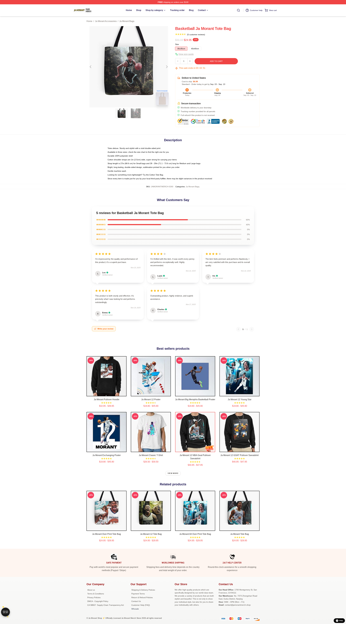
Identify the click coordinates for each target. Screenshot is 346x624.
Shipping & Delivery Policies (143, 590)
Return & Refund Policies (142, 597)
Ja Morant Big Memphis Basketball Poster (195, 399)
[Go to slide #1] (121, 113)
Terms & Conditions (95, 594)
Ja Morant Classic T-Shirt (151, 455)
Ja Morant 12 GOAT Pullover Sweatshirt (239, 455)
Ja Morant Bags (126, 21)
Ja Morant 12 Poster (150, 399)
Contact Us (136, 601)
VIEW (106, 393)
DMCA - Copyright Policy (97, 601)
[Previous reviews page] (238, 329)
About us (91, 590)
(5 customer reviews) (196, 34)
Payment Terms (138, 594)
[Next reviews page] (251, 329)
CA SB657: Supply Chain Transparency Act (105, 605)
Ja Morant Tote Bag (239, 534)
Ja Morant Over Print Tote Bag (106, 534)
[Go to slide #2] (135, 113)
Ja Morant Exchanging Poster (106, 455)
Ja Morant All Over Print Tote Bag (195, 534)
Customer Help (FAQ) (140, 605)
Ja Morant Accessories (106, 21)
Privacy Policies (94, 597)
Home (89, 21)
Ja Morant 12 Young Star (239, 399)
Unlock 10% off (5, 612)
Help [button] (341, 621)
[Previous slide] (91, 67)
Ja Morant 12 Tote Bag (151, 534)
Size (177, 44)
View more (173, 473)
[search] (238, 10)
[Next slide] (166, 67)
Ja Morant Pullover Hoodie (106, 399)
